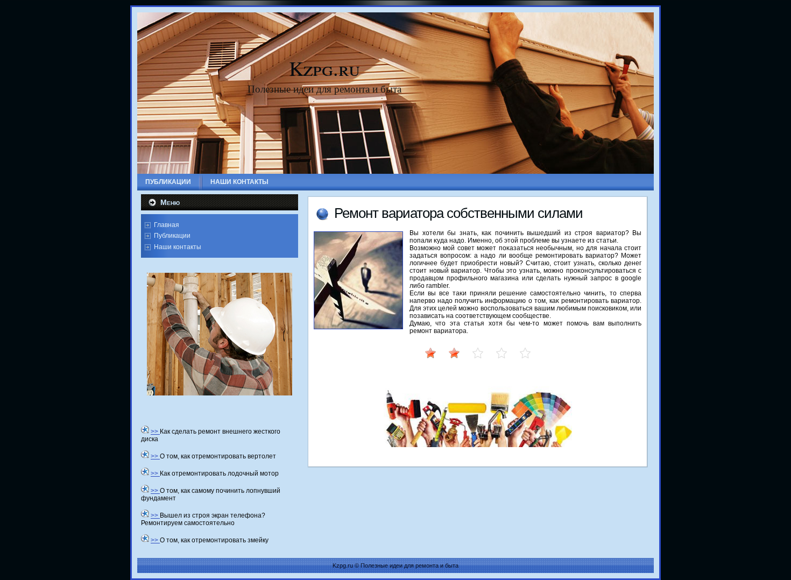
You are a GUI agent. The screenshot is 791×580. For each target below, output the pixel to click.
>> (155, 431)
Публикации (172, 235)
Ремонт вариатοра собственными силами (458, 213)
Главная (166, 225)
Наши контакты (177, 247)
